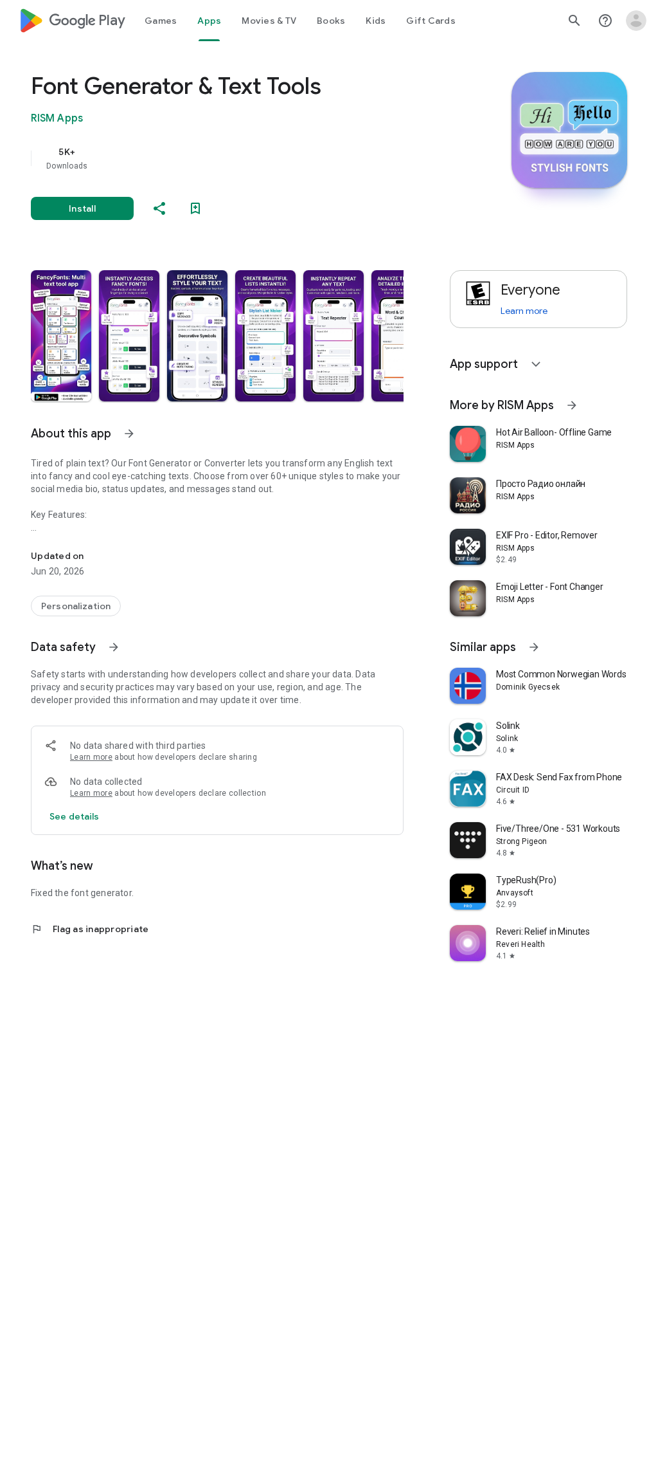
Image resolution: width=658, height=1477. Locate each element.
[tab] (160, 20)
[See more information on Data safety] (113, 647)
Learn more (91, 757)
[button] (61, 335)
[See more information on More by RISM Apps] (571, 405)
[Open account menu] (636, 20)
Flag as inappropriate (89, 929)
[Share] (159, 208)
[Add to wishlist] (195, 208)
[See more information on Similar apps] (534, 647)
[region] (235, 158)
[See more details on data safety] (74, 816)
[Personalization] (76, 606)
